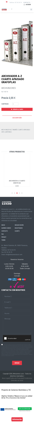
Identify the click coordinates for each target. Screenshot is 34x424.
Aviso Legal (5, 378)
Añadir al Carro (18, 109)
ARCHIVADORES (8, 88)
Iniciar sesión (19, 225)
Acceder (28, 4)
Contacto (26, 2)
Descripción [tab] (17, 118)
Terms (3, 240)
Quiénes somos (6, 228)
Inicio (3, 225)
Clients (17, 231)
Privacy (3, 237)
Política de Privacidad (16, 378)
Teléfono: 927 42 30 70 (15, 2)
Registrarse (19, 228)
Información (17, 419)
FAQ (2, 234)
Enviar (17, 363)
